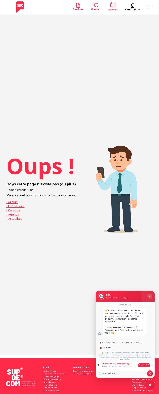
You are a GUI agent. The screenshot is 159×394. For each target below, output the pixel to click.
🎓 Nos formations (107, 343)
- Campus (13, 210)
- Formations (15, 206)
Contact (95, 9)
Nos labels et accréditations (50, 383)
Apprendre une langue (142, 390)
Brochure (78, 9)
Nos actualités (50, 388)
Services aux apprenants (143, 382)
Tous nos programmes (83, 371)
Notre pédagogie (51, 376)
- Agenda (12, 214)
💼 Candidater (105, 348)
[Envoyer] (150, 373)
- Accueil (12, 202)
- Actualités (14, 219)
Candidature (132, 9)
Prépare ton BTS (139, 388)
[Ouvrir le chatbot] (150, 385)
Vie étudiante (138, 385)
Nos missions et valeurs (54, 374)
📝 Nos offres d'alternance (130, 343)
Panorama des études (83, 374)
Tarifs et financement (142, 379)
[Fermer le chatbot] (149, 296)
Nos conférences (51, 390)
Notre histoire (49, 371)
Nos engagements (52, 379)
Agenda (112, 9)
